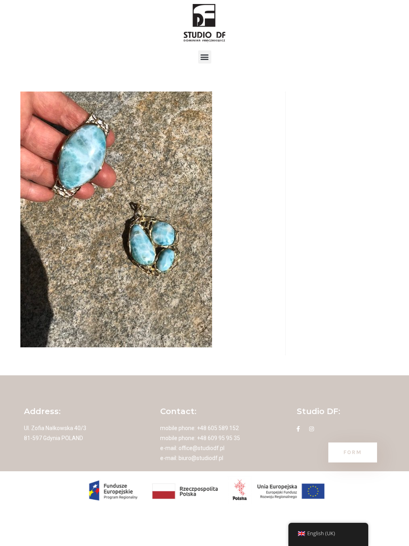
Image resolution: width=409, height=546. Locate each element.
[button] (204, 57)
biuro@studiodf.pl (201, 458)
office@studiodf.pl (201, 448)
